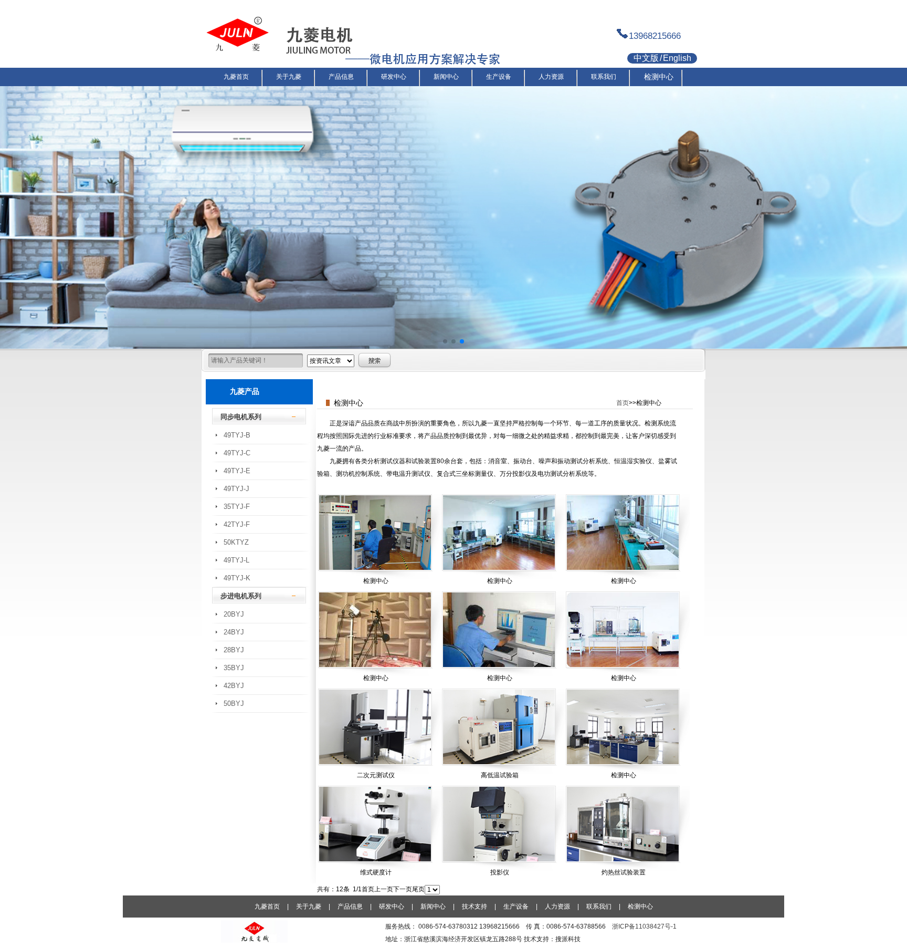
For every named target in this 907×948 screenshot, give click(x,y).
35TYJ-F (237, 507)
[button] (445, 341)
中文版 (646, 58)
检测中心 (640, 906)
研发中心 (391, 906)
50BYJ (234, 703)
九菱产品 (244, 391)
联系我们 (598, 906)
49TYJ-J (236, 489)
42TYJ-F (237, 524)
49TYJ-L (236, 560)
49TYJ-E (237, 471)
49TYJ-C (237, 453)
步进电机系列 (240, 596)
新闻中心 (433, 906)
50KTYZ (236, 542)
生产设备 (516, 906)
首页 (622, 403)
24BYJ (234, 632)
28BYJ (234, 650)
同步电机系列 (240, 417)
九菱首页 (267, 906)
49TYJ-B (237, 435)
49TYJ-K (237, 578)
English (677, 58)
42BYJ (234, 686)
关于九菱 (308, 906)
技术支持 (474, 906)
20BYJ (234, 614)
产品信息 (350, 906)
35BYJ (234, 668)
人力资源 (557, 906)
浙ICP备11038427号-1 (644, 926)
